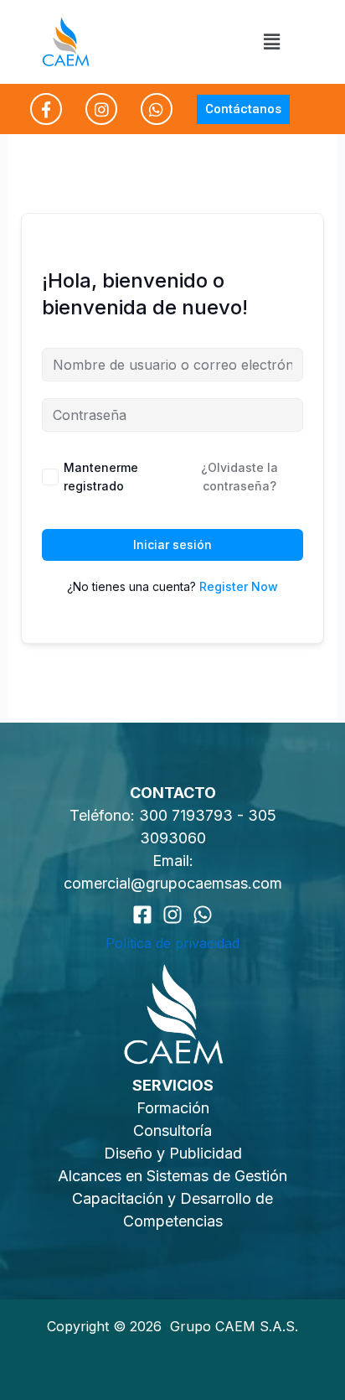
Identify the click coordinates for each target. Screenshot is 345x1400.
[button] (271, 41)
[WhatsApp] (203, 915)
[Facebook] (142, 915)
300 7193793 (188, 815)
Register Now (238, 586)
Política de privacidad (172, 943)
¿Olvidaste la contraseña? (239, 476)
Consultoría (172, 1130)
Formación (172, 1108)
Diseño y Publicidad (173, 1153)
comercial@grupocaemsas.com (173, 883)
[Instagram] (172, 915)
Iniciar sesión (172, 544)
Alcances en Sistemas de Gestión (172, 1176)
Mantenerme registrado (101, 476)
